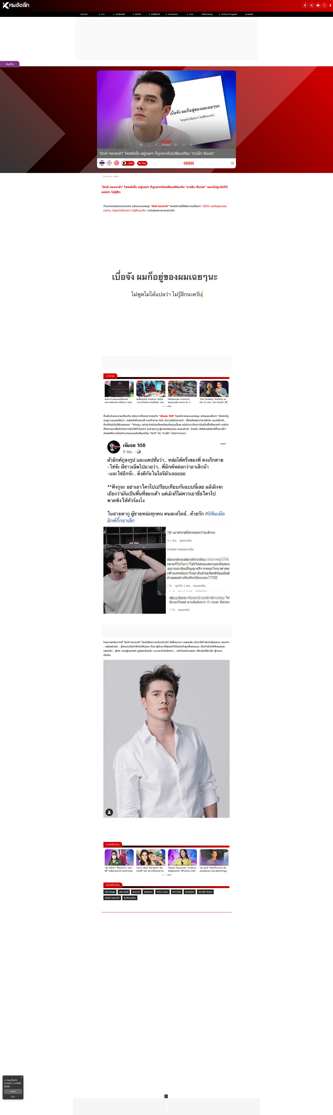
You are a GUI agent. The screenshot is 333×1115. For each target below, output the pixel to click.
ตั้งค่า (13, 1097)
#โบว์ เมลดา (162, 892)
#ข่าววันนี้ (123, 892)
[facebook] (305, 5)
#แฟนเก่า (148, 892)
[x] (311, 5)
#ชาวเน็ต (176, 892)
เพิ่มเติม (7, 1086)
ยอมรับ (13, 1091)
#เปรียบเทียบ (130, 898)
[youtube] (318, 5)
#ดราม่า (136, 892)
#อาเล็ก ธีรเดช (205, 892)
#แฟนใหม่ (189, 892)
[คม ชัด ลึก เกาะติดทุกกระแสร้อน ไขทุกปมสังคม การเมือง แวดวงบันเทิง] (166, 6)
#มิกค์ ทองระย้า (112, 898)
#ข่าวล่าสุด (110, 892)
